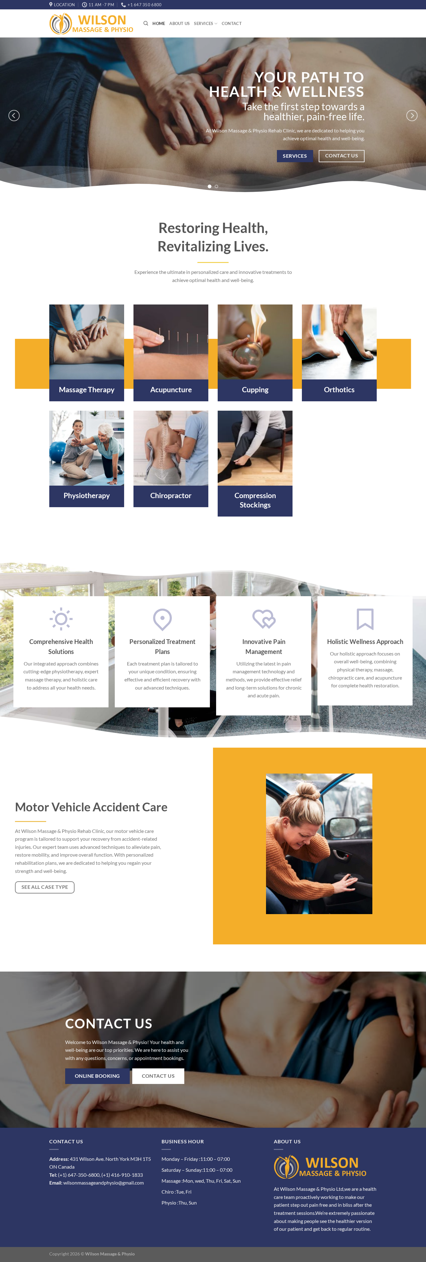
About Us (179, 23)
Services (203, 23)
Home (158, 23)
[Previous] (14, 115)
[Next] (412, 115)
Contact (232, 23)
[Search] (145, 23)
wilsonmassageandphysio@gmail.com (103, 1182)
